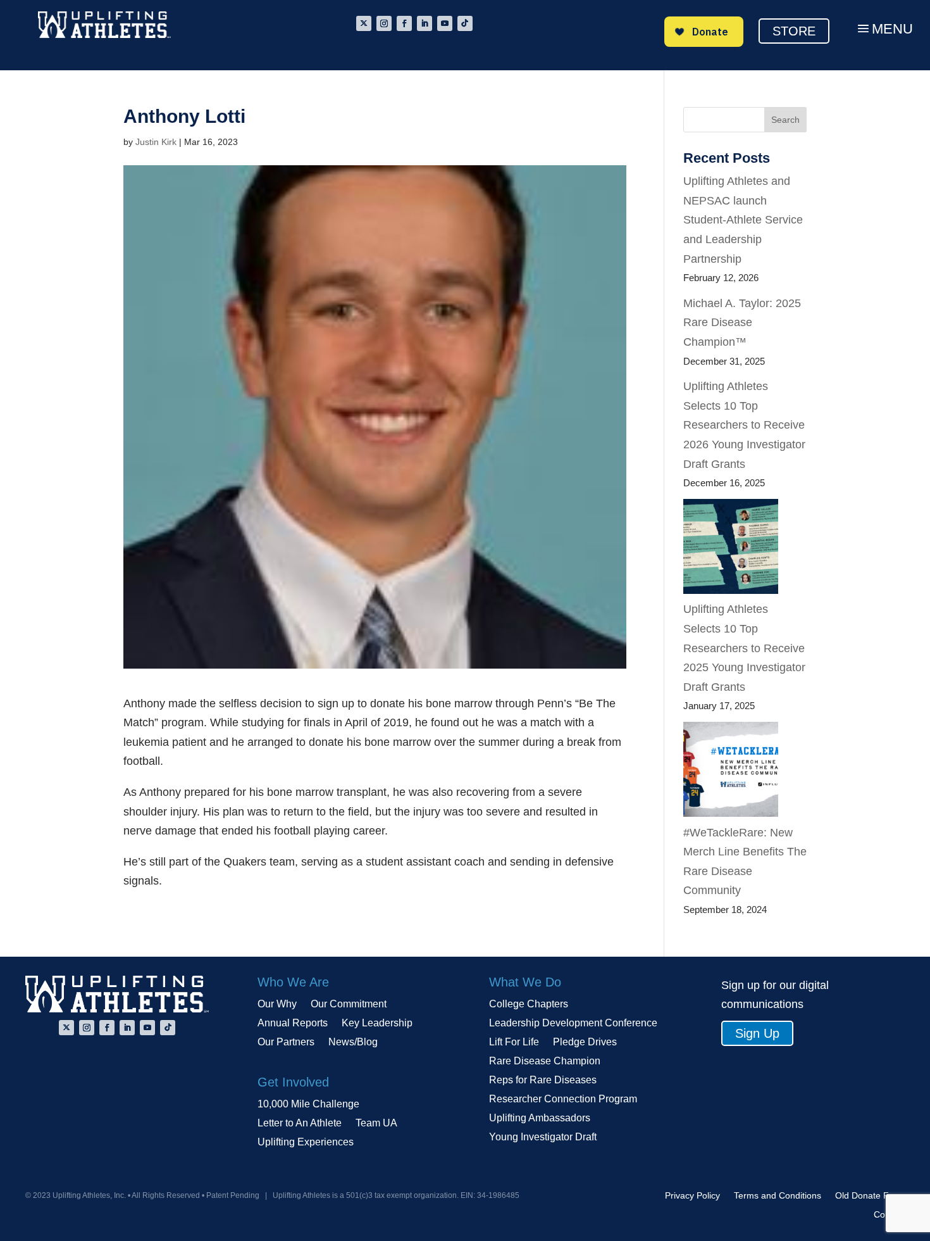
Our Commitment (349, 1004)
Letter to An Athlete (299, 1123)
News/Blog (353, 1042)
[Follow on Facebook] (404, 23)
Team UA (376, 1123)
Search (785, 120)
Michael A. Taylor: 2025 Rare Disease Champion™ (742, 322)
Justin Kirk (156, 142)
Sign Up (757, 1033)
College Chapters (528, 1004)
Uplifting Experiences (305, 1142)
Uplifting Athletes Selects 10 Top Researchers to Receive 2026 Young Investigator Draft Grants (744, 425)
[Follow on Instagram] (384, 23)
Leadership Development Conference (573, 1023)
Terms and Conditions (777, 1195)
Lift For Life (514, 1042)
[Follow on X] (363, 23)
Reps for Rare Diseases (543, 1080)
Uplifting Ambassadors (539, 1118)
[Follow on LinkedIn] (424, 23)
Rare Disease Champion (544, 1061)
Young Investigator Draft (543, 1137)
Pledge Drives (585, 1042)
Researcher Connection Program (563, 1099)
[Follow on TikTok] (465, 23)
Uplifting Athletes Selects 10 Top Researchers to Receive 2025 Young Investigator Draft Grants (744, 648)
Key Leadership (377, 1023)
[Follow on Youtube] (444, 23)
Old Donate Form (870, 1195)
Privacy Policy (692, 1195)
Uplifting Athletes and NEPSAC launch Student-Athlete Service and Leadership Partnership (743, 220)
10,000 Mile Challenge (308, 1104)
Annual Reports (292, 1023)
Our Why (277, 1004)
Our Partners (285, 1042)
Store (793, 31)
